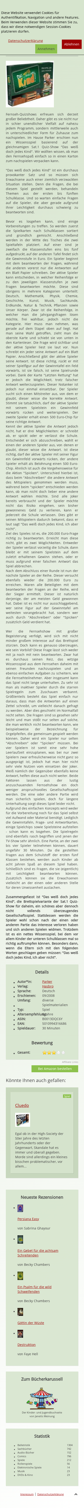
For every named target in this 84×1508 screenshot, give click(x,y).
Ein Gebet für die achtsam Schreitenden (38, 1252)
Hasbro (47, 986)
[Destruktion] (20, 1333)
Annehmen (46, 49)
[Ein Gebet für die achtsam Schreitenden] (20, 1239)
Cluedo (22, 1105)
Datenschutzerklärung (50, 1494)
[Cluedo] (22, 1119)
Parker (47, 981)
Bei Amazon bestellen (55, 1068)
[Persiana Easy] (20, 1208)
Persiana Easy (28, 1219)
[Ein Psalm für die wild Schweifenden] (20, 1275)
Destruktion (27, 1344)
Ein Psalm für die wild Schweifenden (35, 1289)
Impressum (27, 1494)
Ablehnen (71, 44)
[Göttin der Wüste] (20, 1311)
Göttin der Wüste (31, 1323)
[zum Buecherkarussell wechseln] (42, 1398)
